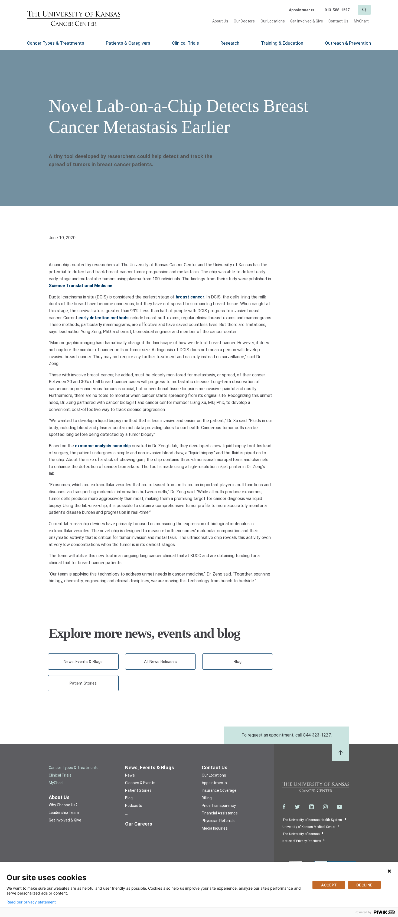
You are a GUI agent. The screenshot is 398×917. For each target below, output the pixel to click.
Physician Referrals (219, 821)
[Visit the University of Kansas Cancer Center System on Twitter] (297, 807)
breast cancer (190, 297)
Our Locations (272, 21)
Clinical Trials (185, 43)
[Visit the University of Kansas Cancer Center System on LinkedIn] (311, 807)
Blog (238, 661)
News (130, 775)
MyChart (361, 21)
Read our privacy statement (31, 902)
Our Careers (138, 824)
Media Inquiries (215, 828)
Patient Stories (83, 683)
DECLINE (364, 885)
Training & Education (282, 43)
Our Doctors (244, 21)
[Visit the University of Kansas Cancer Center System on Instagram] (325, 807)
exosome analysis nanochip (103, 445)
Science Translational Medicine (80, 285)
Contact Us (338, 21)
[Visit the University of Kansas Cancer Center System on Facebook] (284, 807)
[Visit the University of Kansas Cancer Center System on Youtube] (339, 807)
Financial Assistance (220, 813)
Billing (207, 798)
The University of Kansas (301, 834)
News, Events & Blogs (83, 661)
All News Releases (160, 661)
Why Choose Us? (63, 805)
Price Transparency (219, 805)
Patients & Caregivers (128, 43)
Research (229, 43)
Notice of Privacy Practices (301, 841)
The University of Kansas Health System (312, 820)
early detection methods (104, 317)
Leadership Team (64, 812)
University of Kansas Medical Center (308, 827)
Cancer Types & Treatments (55, 43)
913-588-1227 (337, 10)
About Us (220, 21)
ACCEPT (329, 885)
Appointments (301, 10)
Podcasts (133, 805)
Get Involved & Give (306, 21)
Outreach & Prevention (348, 43)
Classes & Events (140, 783)
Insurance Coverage (219, 790)
